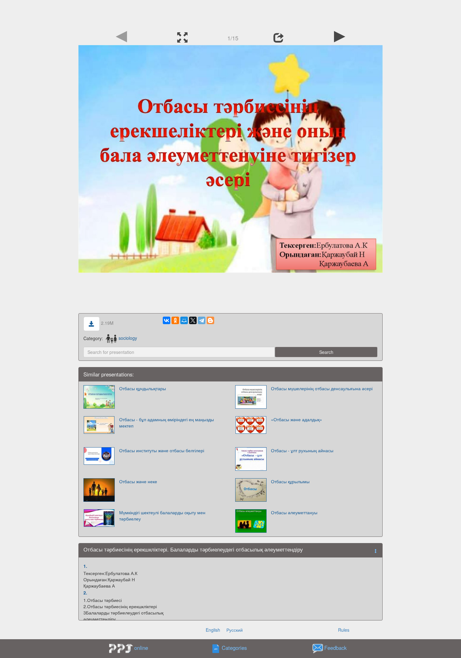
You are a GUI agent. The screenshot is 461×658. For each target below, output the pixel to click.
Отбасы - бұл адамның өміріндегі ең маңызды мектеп (166, 422)
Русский (234, 630)
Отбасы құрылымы (290, 481)
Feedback (335, 647)
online (141, 647)
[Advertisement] (230, 14)
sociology (128, 338)
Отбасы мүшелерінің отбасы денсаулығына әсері (322, 388)
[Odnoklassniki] (175, 320)
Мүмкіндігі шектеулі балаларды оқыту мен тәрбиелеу (162, 515)
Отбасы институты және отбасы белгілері (161, 450)
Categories (234, 647)
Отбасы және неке (138, 481)
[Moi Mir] (184, 320)
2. (85, 592)
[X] (193, 320)
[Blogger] (210, 320)
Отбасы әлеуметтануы (294, 512)
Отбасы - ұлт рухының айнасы (302, 450)
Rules (343, 630)
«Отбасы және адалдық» (296, 419)
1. (85, 566)
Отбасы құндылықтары (142, 388)
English (213, 630)
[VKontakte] (166, 320)
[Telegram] (201, 320)
